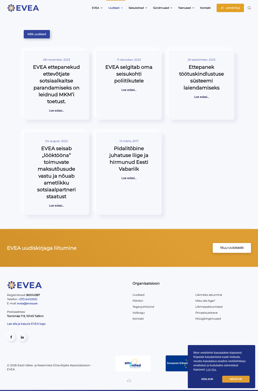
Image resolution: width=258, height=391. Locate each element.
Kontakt (205, 7)
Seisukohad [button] (136, 7)
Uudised (138, 294)
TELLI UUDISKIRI (232, 248)
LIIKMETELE (233, 7)
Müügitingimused (208, 318)
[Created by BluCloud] (129, 380)
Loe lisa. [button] (211, 369)
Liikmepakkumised (209, 306)
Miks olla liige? (205, 300)
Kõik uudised (37, 34)
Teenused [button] (184, 7)
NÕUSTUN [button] (236, 379)
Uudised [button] (113, 7)
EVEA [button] (95, 7)
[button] (249, 8)
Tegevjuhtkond (143, 306)
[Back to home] (23, 8)
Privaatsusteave (206, 312)
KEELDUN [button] (207, 379)
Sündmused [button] (161, 7)
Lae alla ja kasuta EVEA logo (26, 323)
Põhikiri (138, 300)
